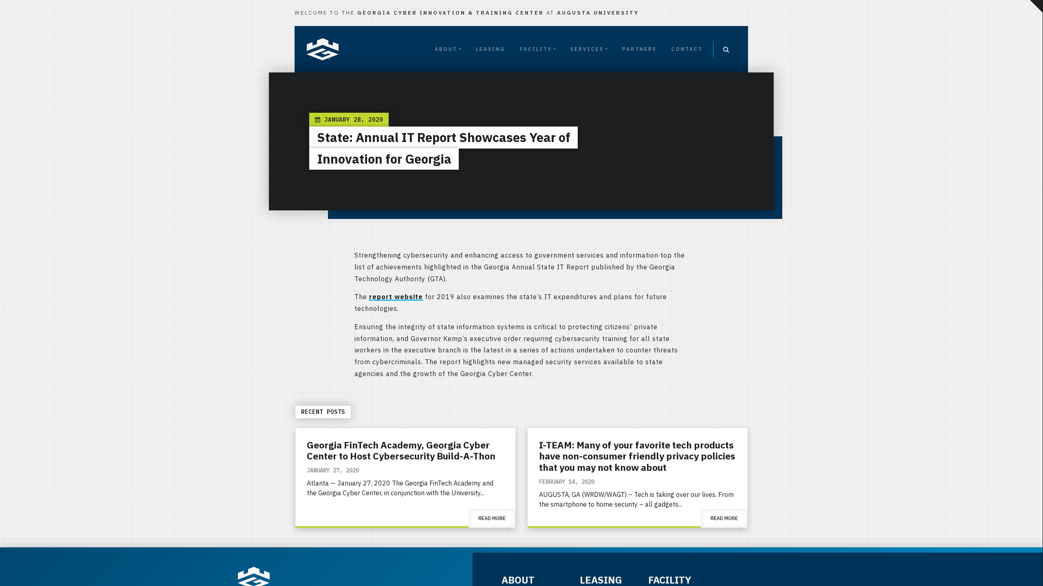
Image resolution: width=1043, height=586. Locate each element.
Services (587, 49)
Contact (687, 49)
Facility (536, 49)
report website (396, 297)
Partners (639, 49)
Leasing (490, 49)
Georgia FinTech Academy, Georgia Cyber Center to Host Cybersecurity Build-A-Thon (401, 450)
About (446, 49)
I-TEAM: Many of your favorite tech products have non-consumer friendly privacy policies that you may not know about (637, 456)
